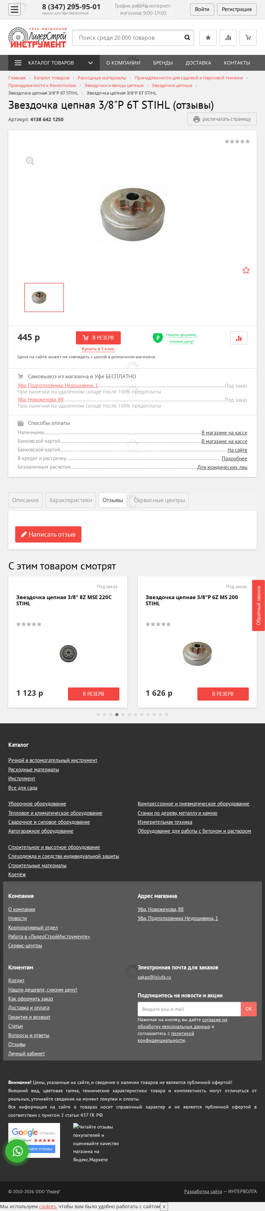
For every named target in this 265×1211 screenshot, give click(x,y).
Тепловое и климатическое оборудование (55, 813)
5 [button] (123, 714)
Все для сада (22, 787)
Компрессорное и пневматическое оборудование (193, 803)
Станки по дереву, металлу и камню (177, 813)
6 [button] (129, 714)
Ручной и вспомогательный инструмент (52, 760)
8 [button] (142, 714)
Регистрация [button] (237, 9)
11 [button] (160, 714)
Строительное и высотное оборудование (54, 847)
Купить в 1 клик (98, 349)
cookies (47, 1206)
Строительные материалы (37, 865)
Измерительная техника (165, 822)
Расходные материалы (33, 769)
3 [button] (111, 714)
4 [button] (117, 714)
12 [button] (167, 714)
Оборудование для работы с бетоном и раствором (194, 831)
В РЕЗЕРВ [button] (102, 337)
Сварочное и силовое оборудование (49, 822)
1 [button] (98, 714)
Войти (202, 9)
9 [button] (148, 714)
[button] (238, 337)
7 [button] (135, 714)
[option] (132, 214)
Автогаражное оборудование (40, 831)
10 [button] (154, 714)
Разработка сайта (203, 1191)
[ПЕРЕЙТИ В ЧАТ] (17, 1151)
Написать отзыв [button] (51, 534)
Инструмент (21, 778)
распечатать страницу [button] (227, 119)
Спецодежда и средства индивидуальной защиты (63, 856)
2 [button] (104, 714)
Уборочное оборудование (37, 803)
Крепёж (17, 874)
